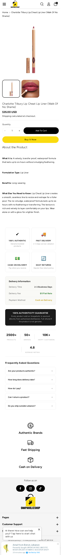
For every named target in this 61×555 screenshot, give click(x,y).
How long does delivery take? (30, 379)
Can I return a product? (30, 397)
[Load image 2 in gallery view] (30, 89)
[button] (4, 4)
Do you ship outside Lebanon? (30, 405)
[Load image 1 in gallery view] (11, 89)
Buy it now (30, 139)
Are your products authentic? (30, 370)
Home (5, 12)
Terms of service (45, 540)
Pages (5, 517)
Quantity (6, 124)
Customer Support (12, 524)
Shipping (6, 116)
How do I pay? (30, 388)
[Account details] (48, 4)
